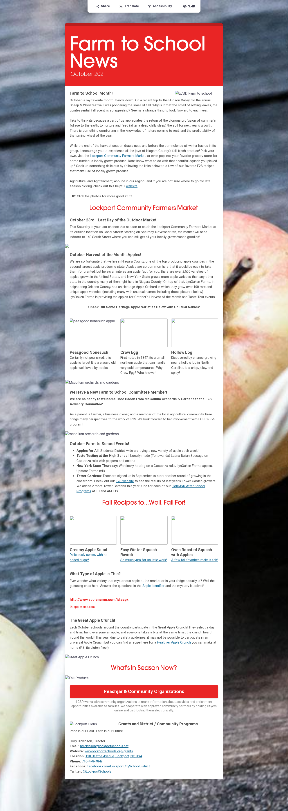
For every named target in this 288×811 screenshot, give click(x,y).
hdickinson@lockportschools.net (104, 746)
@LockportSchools (97, 771)
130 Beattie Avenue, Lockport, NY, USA (114, 756)
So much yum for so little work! (143, 560)
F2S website (125, 481)
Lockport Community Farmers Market (117, 156)
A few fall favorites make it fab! (194, 560)
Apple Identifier (153, 586)
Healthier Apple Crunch (174, 642)
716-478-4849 (92, 761)
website (131, 186)
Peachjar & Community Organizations (144, 691)
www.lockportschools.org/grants (109, 751)
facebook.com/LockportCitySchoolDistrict (118, 766)
